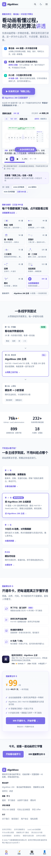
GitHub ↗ (18, 664)
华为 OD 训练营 (8, 809)
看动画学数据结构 (23, 787)
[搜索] (35, 4)
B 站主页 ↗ (42, 664)
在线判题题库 (7, 836)
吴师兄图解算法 (19, 829)
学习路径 (11, 800)
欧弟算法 (17, 836)
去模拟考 (10, 564)
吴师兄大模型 (41, 836)
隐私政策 (34, 818)
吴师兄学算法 (7, 829)
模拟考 (33, 800)
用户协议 (24, 818)
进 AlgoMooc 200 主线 (16, 513)
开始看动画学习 (13, 754)
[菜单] (46, 4)
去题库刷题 (10, 540)
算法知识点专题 (36, 832)
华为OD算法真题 (8, 832)
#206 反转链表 (18, 187)
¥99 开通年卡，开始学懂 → (25, 720)
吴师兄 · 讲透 (7, 791)
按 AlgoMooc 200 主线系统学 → (16, 97)
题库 (4, 800)
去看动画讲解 (11, 486)
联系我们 (15, 818)
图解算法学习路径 (22, 832)
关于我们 (5, 818)
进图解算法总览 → (9, 212)
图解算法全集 (38, 787)
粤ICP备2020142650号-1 (11, 843)
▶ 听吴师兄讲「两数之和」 (18, 91)
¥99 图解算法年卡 (37, 754)
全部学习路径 (22, 800)
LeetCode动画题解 (34, 829)
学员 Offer (36, 809)
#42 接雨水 (32, 187)
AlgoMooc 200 (8, 787)
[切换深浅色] (40, 4)
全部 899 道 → (22, 192)
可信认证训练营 (23, 809)
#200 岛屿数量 (9, 192)
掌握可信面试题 (28, 836)
